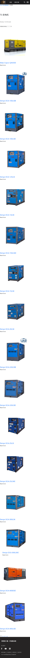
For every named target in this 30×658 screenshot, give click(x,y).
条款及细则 (3, 652)
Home (1, 5)
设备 (10, 2)
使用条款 (14, 652)
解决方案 (17, 2)
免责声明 (19, 652)
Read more (3, 65)
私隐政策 (9, 652)
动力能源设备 (5, 5)
